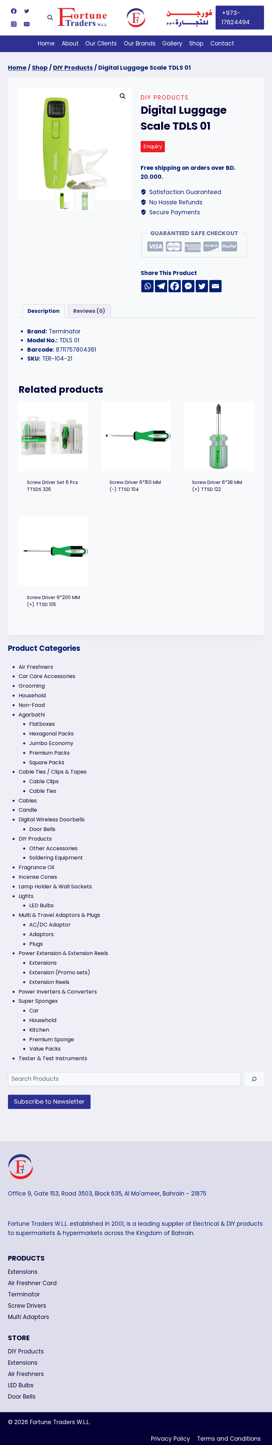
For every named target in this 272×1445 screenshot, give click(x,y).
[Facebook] (13, 11)
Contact (222, 43)
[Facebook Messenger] (188, 286)
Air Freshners (26, 1374)
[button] (123, 96)
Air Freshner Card (32, 1283)
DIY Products (165, 98)
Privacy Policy (170, 1439)
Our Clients (101, 43)
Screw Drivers (27, 1306)
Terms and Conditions (229, 1439)
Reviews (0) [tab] (89, 311)
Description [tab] (44, 311)
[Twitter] (26, 11)
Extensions (22, 1272)
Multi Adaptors (28, 1317)
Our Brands (140, 43)
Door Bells (21, 1397)
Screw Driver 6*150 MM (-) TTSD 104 (135, 486)
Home (46, 43)
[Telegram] (161, 286)
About (70, 43)
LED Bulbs (21, 1385)
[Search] (254, 1079)
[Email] (26, 24)
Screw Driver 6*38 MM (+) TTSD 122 (217, 486)
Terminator (24, 1294)
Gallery (172, 43)
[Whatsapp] (147, 286)
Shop (196, 43)
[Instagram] (13, 24)
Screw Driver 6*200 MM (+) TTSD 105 (53, 601)
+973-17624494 (236, 18)
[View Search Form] (50, 18)
